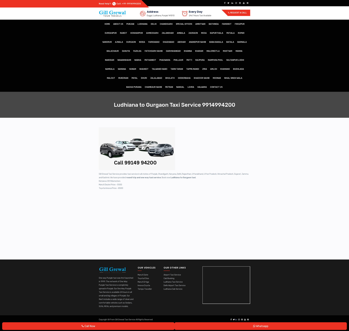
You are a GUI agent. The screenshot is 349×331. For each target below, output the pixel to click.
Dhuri (144, 78)
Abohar (181, 42)
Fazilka (137, 51)
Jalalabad (156, 78)
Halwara (202, 87)
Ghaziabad (168, 42)
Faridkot (226, 24)
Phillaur (178, 60)
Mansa (239, 51)
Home (107, 24)
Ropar (241, 33)
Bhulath (170, 78)
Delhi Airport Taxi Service (175, 285)
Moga (204, 33)
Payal (135, 78)
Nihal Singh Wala (233, 78)
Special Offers (184, 24)
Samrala (110, 69)
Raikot (123, 33)
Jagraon (193, 33)
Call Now (89, 326)
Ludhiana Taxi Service (173, 282)
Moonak (217, 78)
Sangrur (107, 42)
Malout (111, 78)
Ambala (181, 33)
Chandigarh (166, 24)
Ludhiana (143, 24)
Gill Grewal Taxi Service (125, 319)
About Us (118, 24)
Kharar (199, 51)
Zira (204, 69)
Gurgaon (131, 42)
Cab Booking (169, 278)
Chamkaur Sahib (153, 87)
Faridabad (154, 42)
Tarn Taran (177, 69)
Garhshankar (173, 51)
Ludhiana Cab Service (173, 289)
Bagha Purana (134, 87)
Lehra (191, 87)
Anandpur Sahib (197, 42)
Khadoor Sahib (202, 78)
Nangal (180, 87)
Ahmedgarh (152, 33)
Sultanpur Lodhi (235, 60)
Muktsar (227, 51)
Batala (230, 42)
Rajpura (200, 60)
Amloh (213, 69)
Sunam (132, 69)
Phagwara (164, 60)
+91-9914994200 (131, 4)
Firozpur (240, 24)
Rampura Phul (215, 60)
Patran (169, 87)
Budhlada (238, 69)
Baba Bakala (216, 42)
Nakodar (109, 60)
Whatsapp (261, 326)
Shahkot (143, 69)
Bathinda (214, 24)
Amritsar (200, 24)
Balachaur (113, 51)
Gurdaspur (111, 33)
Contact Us (216, 87)
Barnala (242, 42)
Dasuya (126, 51)
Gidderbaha (184, 78)
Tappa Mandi (192, 69)
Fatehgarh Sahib (154, 51)
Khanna (188, 51)
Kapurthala (216, 33)
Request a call (238, 13)
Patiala (230, 33)
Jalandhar (168, 33)
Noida (142, 42)
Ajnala (119, 42)
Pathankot (150, 60)
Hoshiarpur (136, 33)
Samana (122, 69)
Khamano (225, 69)
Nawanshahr (124, 60)
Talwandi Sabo (159, 69)
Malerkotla (213, 51)
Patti (189, 60)
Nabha (137, 60)
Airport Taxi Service (172, 275)
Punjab (130, 24)
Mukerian (123, 78)
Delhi (154, 24)
